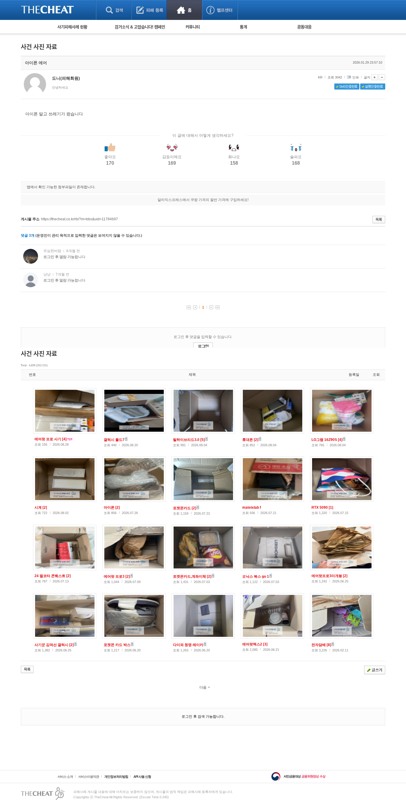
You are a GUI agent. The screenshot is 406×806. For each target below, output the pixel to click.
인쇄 (355, 77)
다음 (203, 687)
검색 (113, 10)
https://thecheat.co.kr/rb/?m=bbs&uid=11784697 (79, 219)
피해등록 (149, 10)
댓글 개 (27, 235)
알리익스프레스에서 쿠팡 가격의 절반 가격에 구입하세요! (203, 200)
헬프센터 (219, 10)
